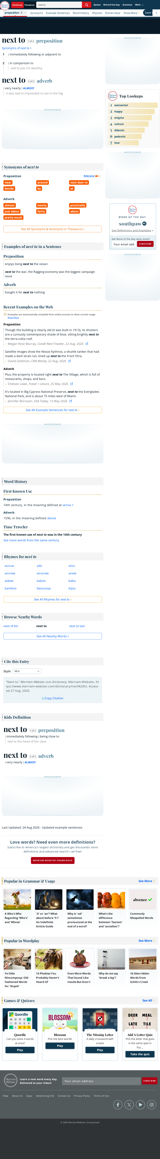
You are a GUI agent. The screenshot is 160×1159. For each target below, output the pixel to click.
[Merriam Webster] (132, 209)
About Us (17, 1095)
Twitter (129, 1105)
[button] (139, 4)
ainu (72, 566)
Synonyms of (15, 48)
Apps (29, 1095)
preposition (49, 40)
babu (72, 581)
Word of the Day (111, 4)
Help (6, 1095)
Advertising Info (45, 1095)
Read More (13, 317)
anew (72, 573)
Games (97, 4)
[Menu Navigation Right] (156, 13)
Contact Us (64, 1095)
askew (9, 581)
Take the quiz (140, 1054)
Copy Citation (54, 698)
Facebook (117, 1105)
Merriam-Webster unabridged (52, 860)
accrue (9, 566)
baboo (41, 581)
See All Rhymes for (52, 599)
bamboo (10, 588)
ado (39, 566)
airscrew (43, 573)
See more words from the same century (31, 540)
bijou (72, 588)
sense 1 (68, 505)
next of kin (10, 626)
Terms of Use (101, 1095)
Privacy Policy (82, 1095)
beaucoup (44, 588)
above (51, 518)
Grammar (127, 4)
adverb (44, 80)
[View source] (87, 344)
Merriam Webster (10, 1080)
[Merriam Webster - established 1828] (4, 4)
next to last (77, 626)
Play (20, 1050)
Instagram (151, 1105)
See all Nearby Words (52, 636)
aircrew (10, 573)
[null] (144, 223)
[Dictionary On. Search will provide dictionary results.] (23, 4)
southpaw (130, 223)
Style (7, 671)
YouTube (140, 1105)
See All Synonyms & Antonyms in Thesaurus (51, 229)
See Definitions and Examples (131, 230)
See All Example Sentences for (52, 410)
